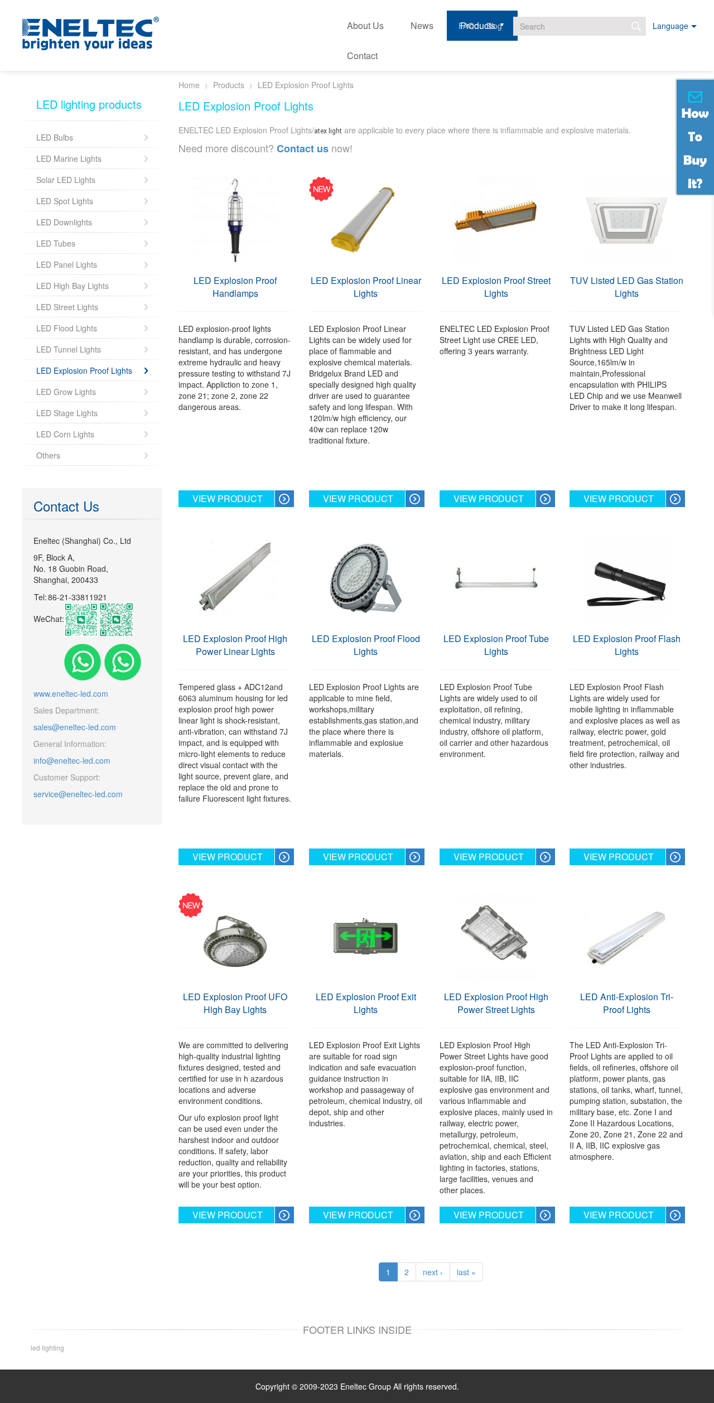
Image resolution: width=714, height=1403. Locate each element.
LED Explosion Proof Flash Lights (627, 645)
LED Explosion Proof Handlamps (235, 287)
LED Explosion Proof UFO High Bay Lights (235, 1003)
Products (228, 84)
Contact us (303, 148)
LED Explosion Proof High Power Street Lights (496, 1003)
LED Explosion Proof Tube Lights (496, 645)
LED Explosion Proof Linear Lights (366, 287)
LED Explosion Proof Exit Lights (366, 1003)
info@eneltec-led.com (71, 760)
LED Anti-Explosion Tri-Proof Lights (626, 1003)
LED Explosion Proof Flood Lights (366, 645)
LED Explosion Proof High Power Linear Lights (235, 645)
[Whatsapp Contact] (82, 661)
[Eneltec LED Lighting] (90, 34)
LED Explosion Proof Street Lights (496, 287)
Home (189, 84)
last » (466, 1271)
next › (433, 1271)
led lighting (47, 1347)
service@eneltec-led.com (78, 793)
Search (636, 26)
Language (670, 25)
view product (227, 498)
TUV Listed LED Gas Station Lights (626, 287)
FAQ (466, 26)
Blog (494, 26)
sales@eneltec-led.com (74, 726)
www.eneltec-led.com (70, 693)
